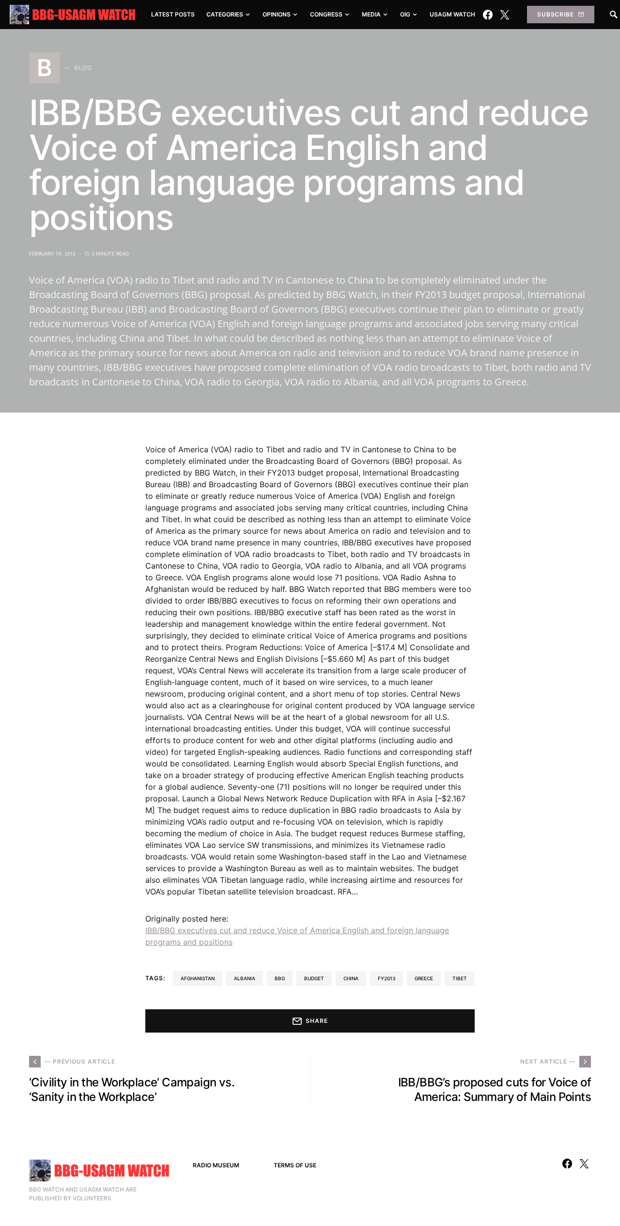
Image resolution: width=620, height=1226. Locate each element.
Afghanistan (198, 978)
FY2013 (386, 978)
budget (314, 978)
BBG (280, 978)
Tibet (459, 978)
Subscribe (555, 14)
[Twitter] (505, 14)
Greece (424, 978)
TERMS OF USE (295, 1165)
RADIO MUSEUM (216, 1165)
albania (244, 978)
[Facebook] (488, 14)
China (350, 978)
